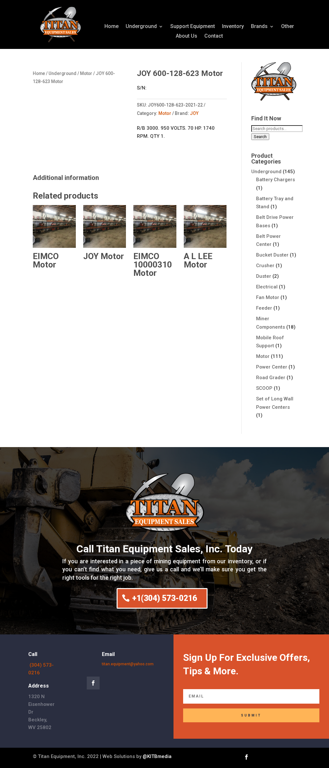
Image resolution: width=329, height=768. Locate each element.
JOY (194, 113)
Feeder (264, 308)
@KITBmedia (157, 756)
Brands (259, 26)
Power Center (271, 367)
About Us (186, 36)
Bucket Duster (272, 255)
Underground (141, 26)
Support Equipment (192, 26)
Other (287, 26)
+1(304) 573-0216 (164, 598)
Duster (263, 276)
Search (260, 136)
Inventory (233, 26)
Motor (86, 73)
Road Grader (270, 377)
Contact (213, 36)
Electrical (267, 287)
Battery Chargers (275, 180)
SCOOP (264, 388)
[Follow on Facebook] (93, 683)
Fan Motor (267, 297)
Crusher (265, 265)
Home (111, 26)
